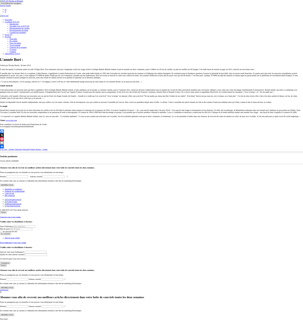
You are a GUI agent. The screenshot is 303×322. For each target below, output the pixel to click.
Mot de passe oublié (12, 238)
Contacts (12, 52)
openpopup (4, 290)
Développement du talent (18, 30)
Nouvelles (8, 20)
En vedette (13, 41)
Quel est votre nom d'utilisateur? (12, 252)
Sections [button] (8, 37)
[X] (151, 135)
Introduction (14, 24)
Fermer (3, 212)
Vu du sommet (14, 45)
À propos (12, 50)
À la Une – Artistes (7, 149)
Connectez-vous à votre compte (10, 217)
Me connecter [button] (10, 196)
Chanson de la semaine (18, 47)
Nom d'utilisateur (6, 226)
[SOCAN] (4, 16)
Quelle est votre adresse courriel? (12, 255)
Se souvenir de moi (9, 231)
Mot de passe (5, 229)
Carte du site (9, 193)
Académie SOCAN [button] (12, 22)
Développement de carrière (19, 28)
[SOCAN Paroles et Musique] (11, 1)
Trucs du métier (15, 43)
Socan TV (8, 35)
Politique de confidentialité (15, 191)
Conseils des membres (17, 33)
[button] (5, 6)
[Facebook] (151, 131)
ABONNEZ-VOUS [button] (12, 54)
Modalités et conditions (13, 189)
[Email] (151, 143)
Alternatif (18, 149)
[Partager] (151, 146)
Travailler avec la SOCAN (19, 26)
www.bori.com (11, 120)
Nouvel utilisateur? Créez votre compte (13, 243)
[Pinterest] (151, 139)
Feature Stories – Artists (38, 149)
